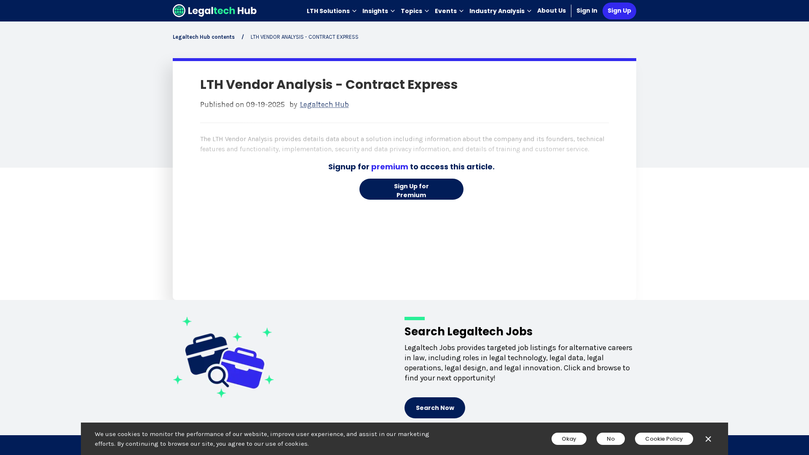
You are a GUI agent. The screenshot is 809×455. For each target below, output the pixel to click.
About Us (551, 10)
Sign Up (619, 10)
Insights (375, 11)
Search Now (435, 408)
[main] (404, 227)
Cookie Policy (664, 439)
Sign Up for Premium (411, 190)
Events (446, 11)
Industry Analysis (497, 11)
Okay (569, 439)
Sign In (586, 10)
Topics (411, 11)
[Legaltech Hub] (215, 10)
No (611, 439)
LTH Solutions (328, 11)
